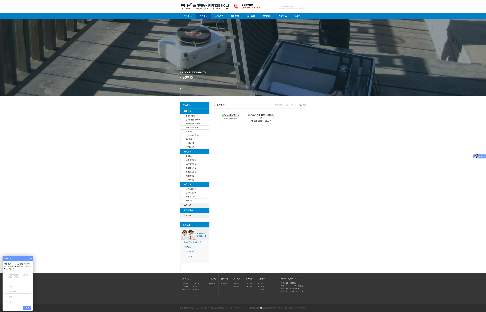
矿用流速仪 (190, 180)
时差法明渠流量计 (193, 135)
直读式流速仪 (191, 172)
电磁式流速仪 (191, 168)
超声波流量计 (191, 143)
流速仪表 (187, 152)
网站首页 (188, 16)
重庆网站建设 (254, 308)
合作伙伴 (235, 16)
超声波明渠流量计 (193, 120)
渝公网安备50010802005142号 (295, 308)
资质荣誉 (261, 286)
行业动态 (249, 286)
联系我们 (298, 16)
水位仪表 (187, 184)
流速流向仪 (190, 176)
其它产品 (187, 215)
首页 (286, 105)
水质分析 (187, 205)
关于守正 (283, 16)
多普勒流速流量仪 (193, 124)
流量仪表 (187, 111)
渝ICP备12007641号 (234, 308)
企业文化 (261, 290)
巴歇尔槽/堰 (190, 116)
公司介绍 (261, 283)
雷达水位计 (190, 197)
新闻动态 (267, 16)
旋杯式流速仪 (191, 164)
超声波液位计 (191, 193)
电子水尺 (189, 201)
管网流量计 (190, 131)
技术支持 (251, 16)
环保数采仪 (188, 210)
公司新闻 (249, 283)
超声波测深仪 (191, 189)
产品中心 (203, 16)
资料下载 (236, 286)
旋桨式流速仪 (191, 160)
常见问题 (236, 283)
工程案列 (212, 283)
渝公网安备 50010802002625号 (273, 308)
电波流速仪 (190, 156)
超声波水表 (190, 147)
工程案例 (219, 16)
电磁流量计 (190, 139)
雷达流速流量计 (192, 127)
